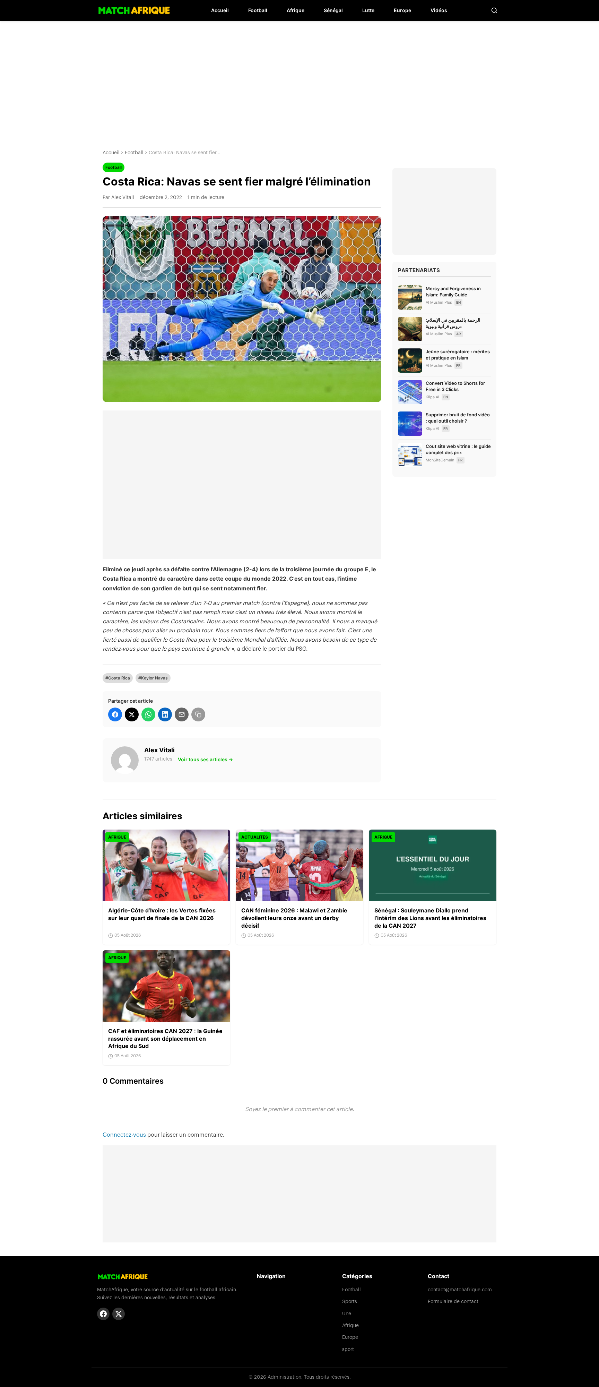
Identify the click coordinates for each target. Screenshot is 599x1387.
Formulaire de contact (453, 1301)
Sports (349, 1301)
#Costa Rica (117, 678)
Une (346, 1313)
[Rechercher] (494, 10)
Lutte (368, 10)
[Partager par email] (182, 714)
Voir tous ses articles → (205, 759)
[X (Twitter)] (118, 1314)
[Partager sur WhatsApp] (148, 714)
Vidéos (439, 10)
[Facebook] (103, 1314)
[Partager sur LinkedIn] (165, 714)
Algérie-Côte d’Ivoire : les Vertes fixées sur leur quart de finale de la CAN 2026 (162, 914)
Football (257, 10)
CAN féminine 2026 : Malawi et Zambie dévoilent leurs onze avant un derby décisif (294, 918)
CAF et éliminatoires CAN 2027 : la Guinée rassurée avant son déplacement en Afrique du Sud (165, 1038)
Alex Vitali (159, 750)
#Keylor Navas (153, 678)
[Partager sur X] (132, 714)
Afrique (295, 10)
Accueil (220, 10)
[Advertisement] (299, 79)
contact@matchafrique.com (460, 1290)
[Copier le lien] (198, 714)
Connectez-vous (125, 1135)
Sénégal (333, 10)
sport (348, 1349)
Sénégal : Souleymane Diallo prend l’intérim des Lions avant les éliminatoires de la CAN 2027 (430, 918)
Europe (402, 10)
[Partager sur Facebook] (115, 714)
